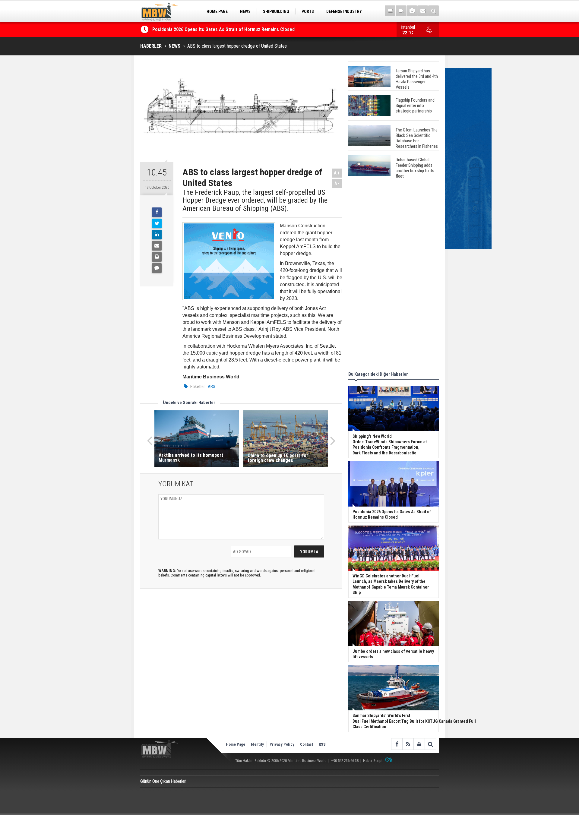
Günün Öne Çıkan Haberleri (163, 781)
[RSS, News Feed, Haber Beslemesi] (407, 744)
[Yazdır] (157, 257)
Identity (257, 744)
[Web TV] (401, 10)
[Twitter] (157, 223)
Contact (306, 744)
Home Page (235, 744)
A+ (337, 173)
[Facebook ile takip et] (396, 744)
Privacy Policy (282, 744)
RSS (322, 744)
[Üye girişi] (419, 744)
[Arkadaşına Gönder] (157, 246)
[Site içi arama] (433, 10)
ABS (211, 386)
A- (337, 183)
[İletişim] (422, 10)
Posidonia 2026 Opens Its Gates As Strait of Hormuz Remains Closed (224, 29)
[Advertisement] (393, 276)
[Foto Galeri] (412, 10)
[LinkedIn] (157, 234)
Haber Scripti (373, 760)
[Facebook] (157, 212)
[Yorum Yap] (157, 268)
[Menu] (390, 10)
